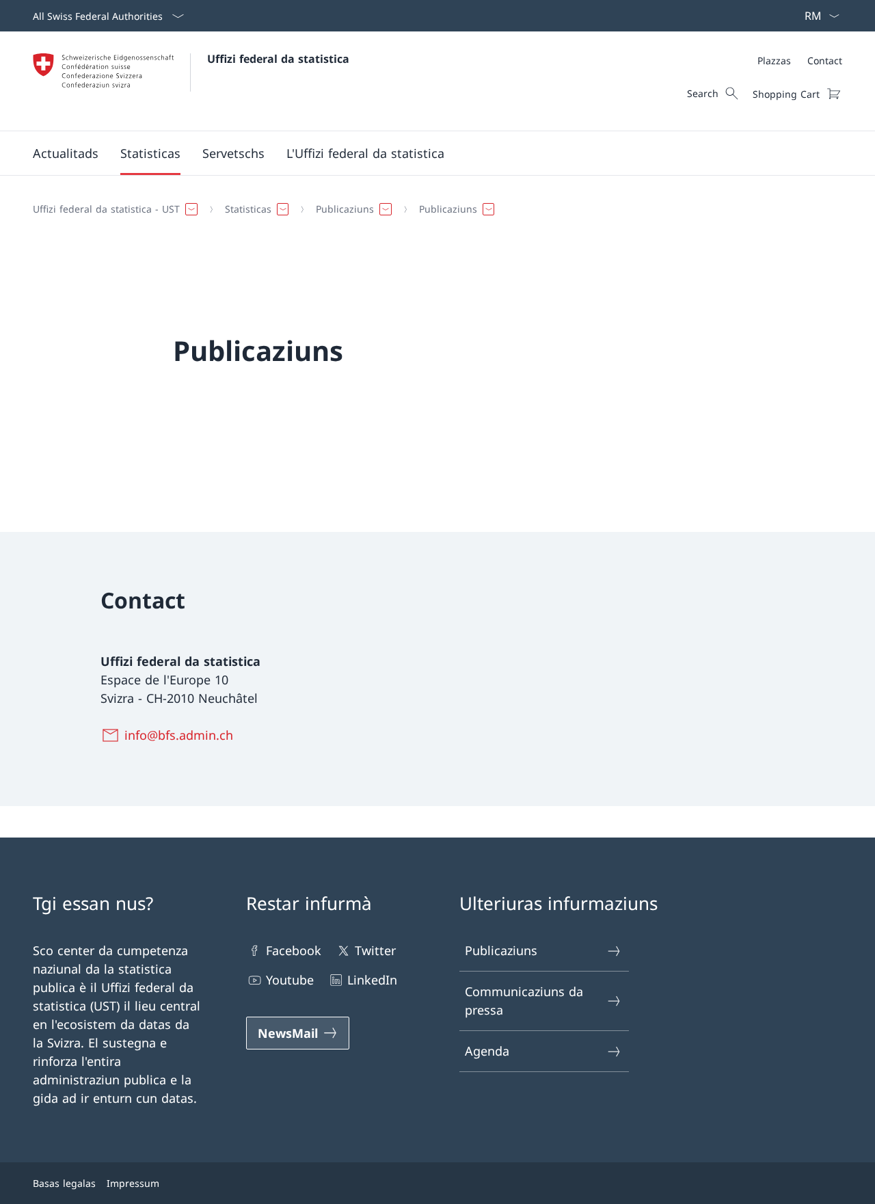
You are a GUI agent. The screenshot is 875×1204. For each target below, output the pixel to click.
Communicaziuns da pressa (524, 1000)
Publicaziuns (501, 950)
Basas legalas (64, 1183)
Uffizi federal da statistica (278, 58)
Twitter (375, 950)
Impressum (133, 1183)
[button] (65, 153)
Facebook (293, 950)
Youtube (290, 980)
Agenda (487, 1051)
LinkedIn (372, 980)
